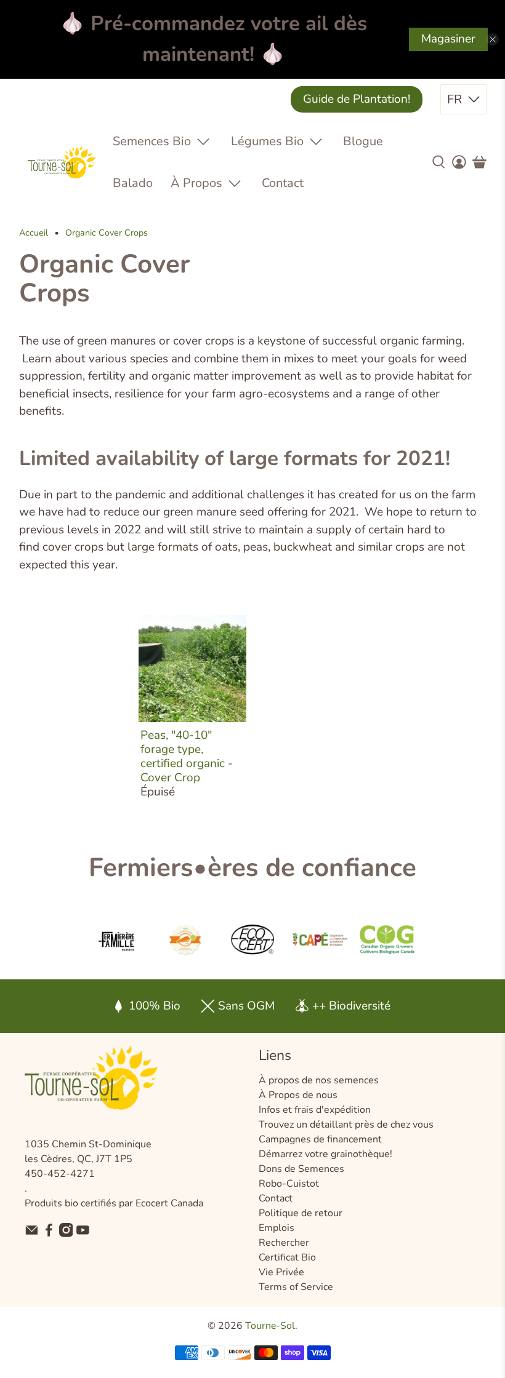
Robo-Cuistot (289, 1183)
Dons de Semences (301, 1169)
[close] (493, 39)
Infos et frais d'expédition (315, 1110)
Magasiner (448, 39)
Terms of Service (296, 1287)
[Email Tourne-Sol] (32, 1234)
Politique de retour (300, 1213)
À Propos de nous (298, 1095)
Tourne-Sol (270, 1325)
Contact (283, 183)
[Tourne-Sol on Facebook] (49, 1234)
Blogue (363, 141)
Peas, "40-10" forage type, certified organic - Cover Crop (186, 756)
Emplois (276, 1228)
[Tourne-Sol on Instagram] (66, 1234)
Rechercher (284, 1242)
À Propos (196, 183)
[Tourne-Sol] (61, 162)
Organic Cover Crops (106, 233)
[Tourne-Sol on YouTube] (83, 1234)
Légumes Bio (267, 141)
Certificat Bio (287, 1257)
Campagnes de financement (320, 1139)
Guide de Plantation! (356, 99)
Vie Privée (281, 1272)
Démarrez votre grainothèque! (325, 1154)
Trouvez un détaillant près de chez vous (346, 1124)
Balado (133, 183)
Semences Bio (152, 141)
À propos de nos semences (319, 1080)
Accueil (33, 233)
